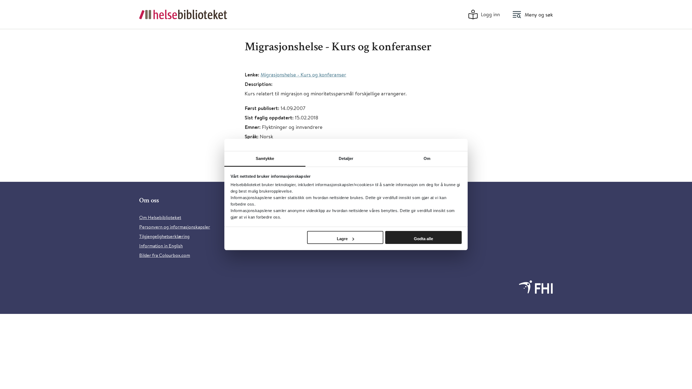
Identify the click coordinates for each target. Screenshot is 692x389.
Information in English (161, 246)
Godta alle (423, 238)
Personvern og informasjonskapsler (174, 227)
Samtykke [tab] (265, 158)
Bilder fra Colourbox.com (164, 255)
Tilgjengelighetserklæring (164, 236)
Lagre (342, 238)
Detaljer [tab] (346, 158)
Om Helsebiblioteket (160, 217)
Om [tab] (427, 158)
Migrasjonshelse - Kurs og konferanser (303, 74)
